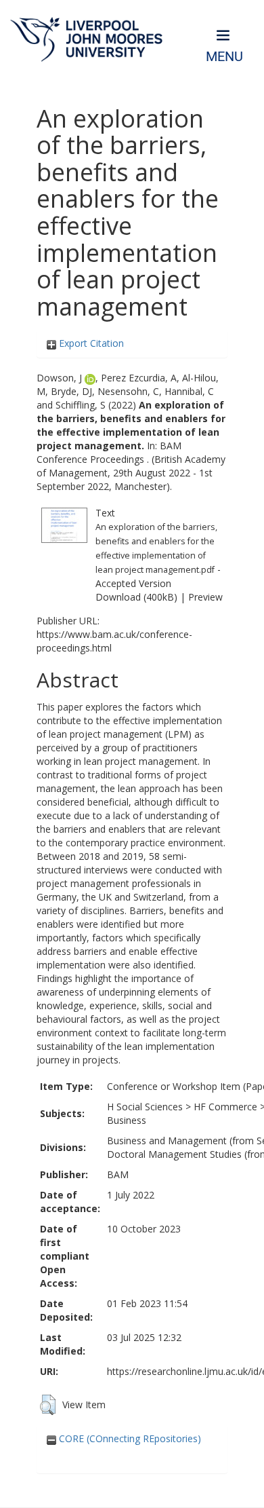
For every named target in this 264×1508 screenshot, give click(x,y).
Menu (224, 56)
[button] (48, 1405)
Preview (205, 596)
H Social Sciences (145, 1106)
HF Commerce (225, 1106)
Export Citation (90, 343)
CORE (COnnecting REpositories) (128, 1438)
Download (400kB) (136, 596)
